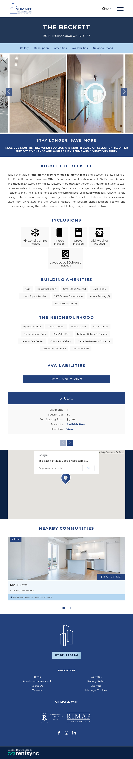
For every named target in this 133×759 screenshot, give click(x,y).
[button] (66, 478)
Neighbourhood (103, 48)
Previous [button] (9, 92)
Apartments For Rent (37, 681)
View (69, 429)
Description (41, 48)
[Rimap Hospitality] (51, 717)
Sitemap (96, 685)
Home (37, 676)
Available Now (75, 424)
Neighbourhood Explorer (112, 452)
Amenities (60, 48)
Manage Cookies (96, 690)
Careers (37, 690)
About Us (37, 685)
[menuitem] (36, 677)
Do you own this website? (51, 468)
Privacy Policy (96, 681)
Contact (96, 676)
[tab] (64, 608)
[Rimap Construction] (78, 717)
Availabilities (80, 48)
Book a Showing (66, 379)
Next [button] (124, 92)
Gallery (24, 48)
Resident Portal (67, 655)
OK (88, 468)
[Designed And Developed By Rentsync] (23, 753)
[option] (38, 93)
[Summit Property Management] (21, 8)
